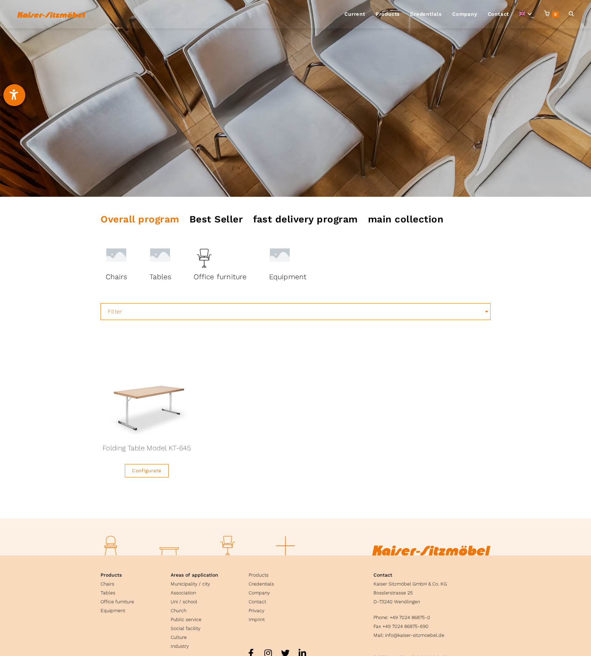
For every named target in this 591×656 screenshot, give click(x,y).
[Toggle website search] (571, 14)
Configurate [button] (146, 470)
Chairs (107, 584)
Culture (179, 637)
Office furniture (117, 601)
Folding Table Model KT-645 (147, 448)
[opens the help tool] (14, 95)
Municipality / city (190, 584)
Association (183, 592)
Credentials (261, 584)
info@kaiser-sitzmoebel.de (414, 635)
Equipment (113, 610)
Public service (186, 619)
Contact (257, 601)
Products (111, 575)
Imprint (257, 619)
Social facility (185, 628)
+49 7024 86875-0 (410, 617)
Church (178, 610)
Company (259, 592)
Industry (180, 646)
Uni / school (184, 601)
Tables (108, 592)
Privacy (256, 610)
